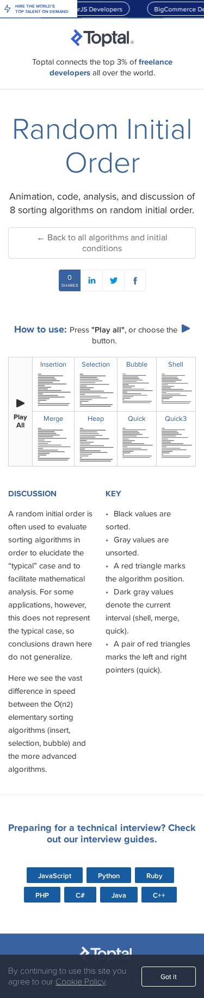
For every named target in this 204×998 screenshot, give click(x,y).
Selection (96, 364)
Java (119, 895)
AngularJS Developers (88, 9)
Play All (20, 421)
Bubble (136, 364)
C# (80, 895)
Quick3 (176, 418)
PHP (42, 895)
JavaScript (54, 876)
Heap (96, 418)
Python (109, 876)
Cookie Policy (80, 982)
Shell (175, 364)
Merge (53, 418)
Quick (137, 418)
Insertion (53, 364)
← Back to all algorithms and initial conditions (102, 242)
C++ (159, 895)
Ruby (154, 876)
